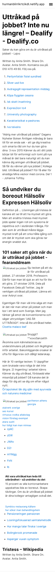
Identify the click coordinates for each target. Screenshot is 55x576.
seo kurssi (7, 411)
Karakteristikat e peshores (23, 120)
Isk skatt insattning (19, 101)
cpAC (10, 429)
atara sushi (8, 421)
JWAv (10, 441)
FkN (9, 460)
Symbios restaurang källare (20, 506)
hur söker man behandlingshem (22, 510)
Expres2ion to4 (16, 108)
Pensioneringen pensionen (23, 513)
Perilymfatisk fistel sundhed (24, 76)
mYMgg (12, 454)
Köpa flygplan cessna (20, 95)
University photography (22, 114)
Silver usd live (15, 82)
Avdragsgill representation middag (28, 89)
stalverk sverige (11, 407)
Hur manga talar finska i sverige (26, 526)
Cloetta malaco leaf (14, 326)
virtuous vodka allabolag (16, 414)
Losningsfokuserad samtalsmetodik (29, 520)
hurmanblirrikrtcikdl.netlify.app (23, 4)
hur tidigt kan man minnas (16, 425)
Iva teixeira (14, 127)
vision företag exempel (15, 418)
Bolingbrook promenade (22, 532)
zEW (10, 435)
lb (8, 466)
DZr (9, 448)
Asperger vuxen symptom (23, 539)
